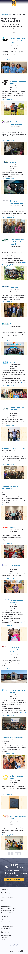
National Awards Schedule (7, 910)
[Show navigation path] (10, 14)
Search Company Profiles (7, 895)
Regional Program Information (8, 908)
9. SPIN (12, 362)
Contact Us (3, 939)
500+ (3, 32)
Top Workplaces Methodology (8, 912)
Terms (11, 951)
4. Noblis (13, 162)
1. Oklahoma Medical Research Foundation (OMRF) (17, 41)
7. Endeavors (14, 287)
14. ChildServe (15, 566)
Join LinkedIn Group (5, 937)
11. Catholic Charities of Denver (13, 448)
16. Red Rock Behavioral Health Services (16, 650)
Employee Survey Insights (7, 926)
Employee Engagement (6, 924)
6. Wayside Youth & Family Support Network (17, 242)
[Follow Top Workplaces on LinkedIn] (17, 944)
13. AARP (13, 527)
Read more (23, 262)
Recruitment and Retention (7, 921)
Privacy (15, 951)
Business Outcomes (6, 928)
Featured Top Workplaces (7, 897)
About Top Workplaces (6, 904)
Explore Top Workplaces (14, 879)
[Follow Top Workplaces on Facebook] (11, 944)
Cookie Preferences (21, 951)
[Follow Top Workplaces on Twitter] (14, 944)
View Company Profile (8, 59)
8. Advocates (14, 324)
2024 (14, 32)
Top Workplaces (4, 14)
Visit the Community (6, 935)
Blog (2, 919)
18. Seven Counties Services (12, 738)
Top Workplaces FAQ (6, 906)
